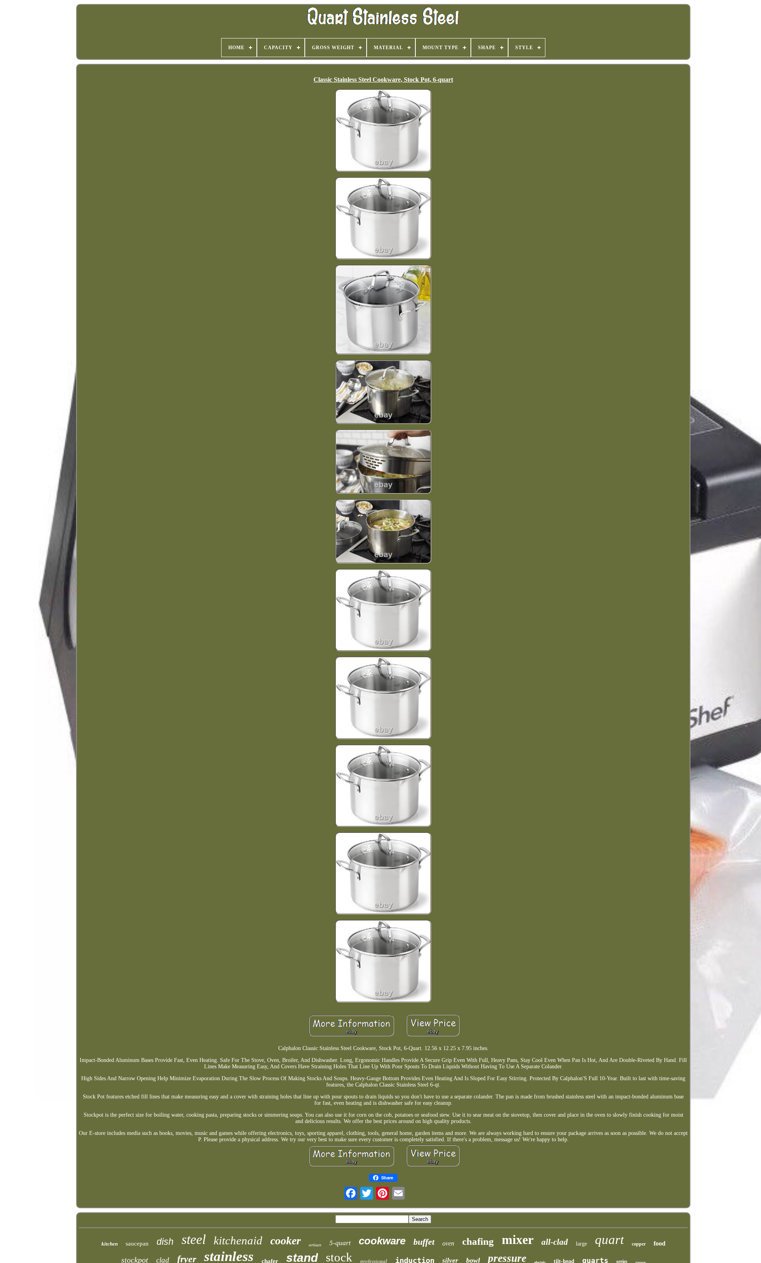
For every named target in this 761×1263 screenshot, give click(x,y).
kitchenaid (238, 1240)
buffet (423, 1242)
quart (609, 1239)
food (659, 1243)
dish (165, 1241)
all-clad (554, 1242)
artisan (315, 1244)
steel (194, 1239)
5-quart (340, 1243)
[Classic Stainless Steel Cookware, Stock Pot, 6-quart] (383, 131)
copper (639, 1244)
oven (448, 1243)
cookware (382, 1241)
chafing (478, 1241)
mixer (517, 1239)
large (581, 1244)
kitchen (109, 1244)
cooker (285, 1240)
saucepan (137, 1243)
